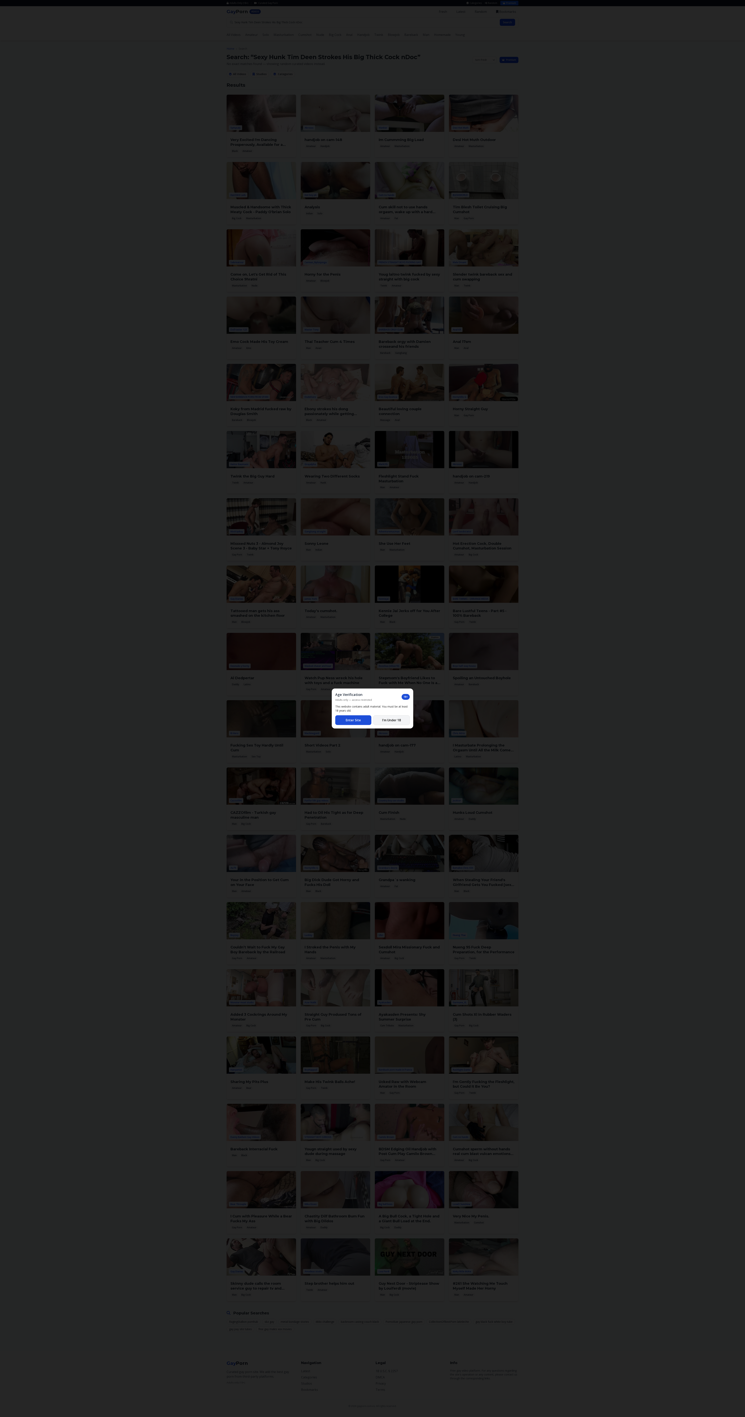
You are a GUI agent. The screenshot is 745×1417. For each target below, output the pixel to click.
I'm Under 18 (391, 720)
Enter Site (353, 720)
